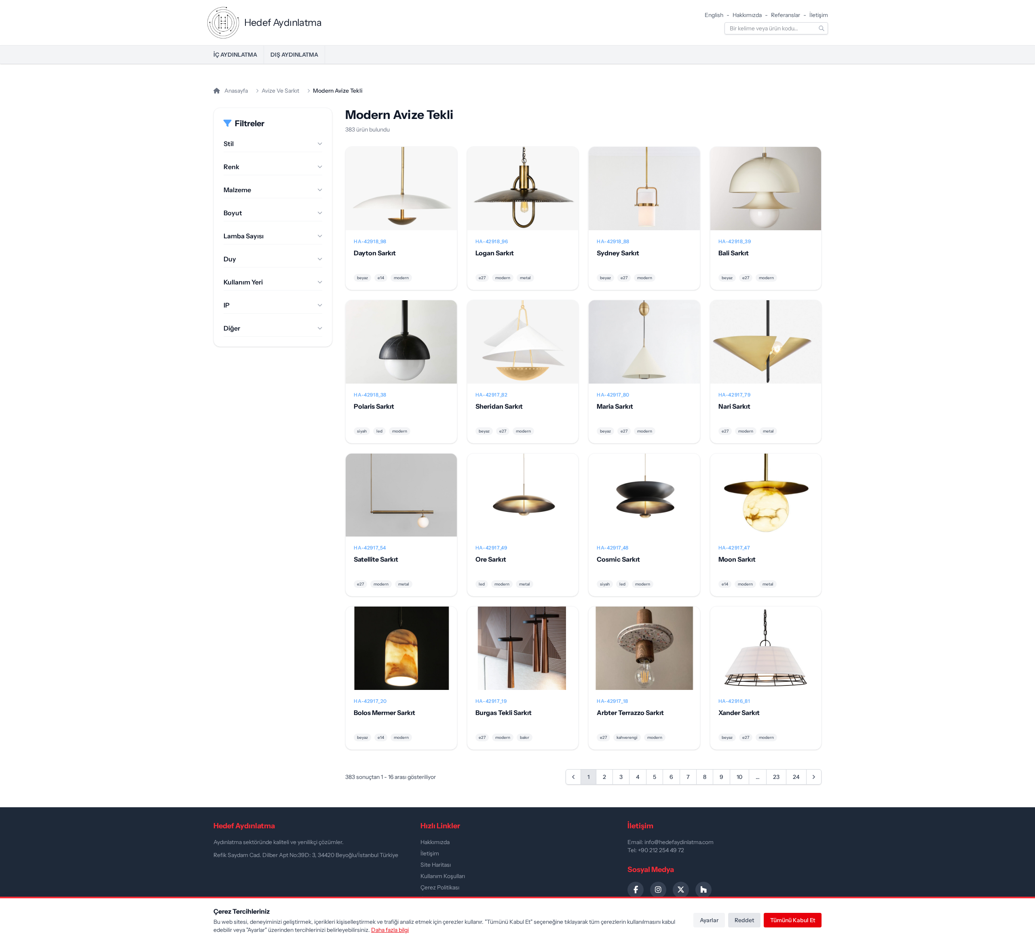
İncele (401, 195)
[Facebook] (635, 890)
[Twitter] (681, 890)
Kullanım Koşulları (442, 876)
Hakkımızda (747, 15)
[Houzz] (703, 890)
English (714, 15)
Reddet (744, 920)
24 (796, 777)
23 (776, 777)
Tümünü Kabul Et (792, 920)
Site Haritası (435, 864)
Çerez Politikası (439, 887)
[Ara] (821, 28)
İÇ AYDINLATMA (235, 54)
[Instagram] (658, 890)
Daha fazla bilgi (390, 930)
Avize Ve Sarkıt (280, 90)
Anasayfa (235, 90)
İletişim (818, 15)
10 (739, 777)
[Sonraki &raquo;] (814, 777)
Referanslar (785, 15)
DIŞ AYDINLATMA (294, 54)
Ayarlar (709, 920)
